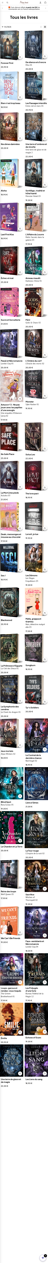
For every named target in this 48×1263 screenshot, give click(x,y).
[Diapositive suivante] (45, 8)
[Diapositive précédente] (2, 8)
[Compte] (40, 2)
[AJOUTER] (45, 1250)
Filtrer (7, 27)
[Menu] (2, 2)
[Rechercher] (7, 2)
